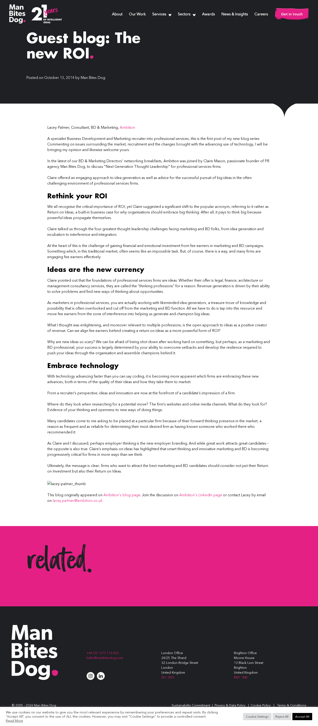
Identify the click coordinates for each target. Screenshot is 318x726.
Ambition (127, 127)
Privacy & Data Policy (230, 705)
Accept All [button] (302, 716)
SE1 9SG (167, 677)
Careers (261, 14)
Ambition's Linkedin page (200, 495)
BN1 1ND (241, 677)
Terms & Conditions (291, 705)
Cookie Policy (261, 705)
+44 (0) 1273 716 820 (103, 653)
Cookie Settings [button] (257, 716)
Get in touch (292, 14)
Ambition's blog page (121, 495)
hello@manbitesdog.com (105, 658)
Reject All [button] (281, 716)
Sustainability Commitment (191, 705)
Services (159, 14)
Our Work (137, 14)
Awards (208, 14)
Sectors (184, 14)
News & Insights (234, 14)
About (117, 14)
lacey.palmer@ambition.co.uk (77, 500)
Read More (14, 721)
